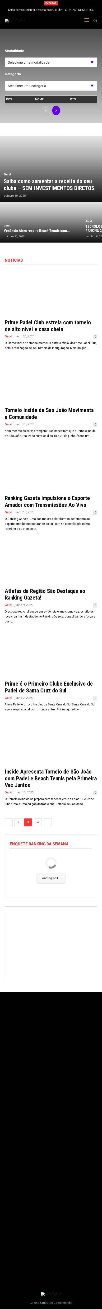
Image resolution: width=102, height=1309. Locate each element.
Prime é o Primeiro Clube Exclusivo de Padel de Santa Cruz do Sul (49, 687)
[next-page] (47, 822)
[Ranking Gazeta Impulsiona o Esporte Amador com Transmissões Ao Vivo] (51, 469)
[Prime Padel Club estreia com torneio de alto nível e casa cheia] (51, 293)
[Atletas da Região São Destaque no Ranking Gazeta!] (51, 562)
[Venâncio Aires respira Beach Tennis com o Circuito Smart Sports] (41, 222)
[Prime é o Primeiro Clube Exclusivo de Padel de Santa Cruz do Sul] (51, 654)
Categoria (13, 74)
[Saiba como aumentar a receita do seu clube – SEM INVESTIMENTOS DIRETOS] (51, 169)
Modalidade (14, 51)
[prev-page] (9, 822)
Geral (7, 174)
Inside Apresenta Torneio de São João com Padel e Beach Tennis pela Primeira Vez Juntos (51, 778)
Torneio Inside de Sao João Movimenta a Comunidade (49, 413)
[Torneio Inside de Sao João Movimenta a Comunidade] (51, 381)
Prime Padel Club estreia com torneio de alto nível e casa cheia (48, 326)
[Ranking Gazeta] (32, 20)
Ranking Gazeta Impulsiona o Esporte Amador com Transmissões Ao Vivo (47, 501)
